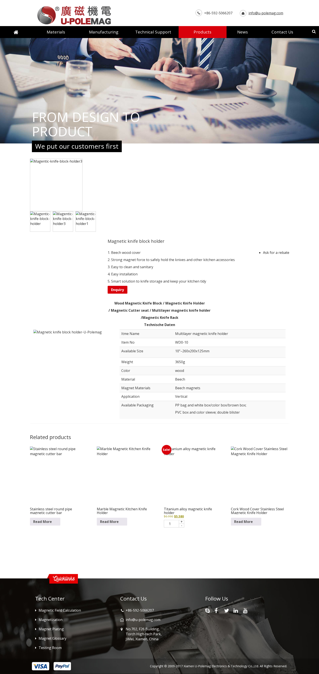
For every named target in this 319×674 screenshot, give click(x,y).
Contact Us (282, 32)
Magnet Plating (51, 629)
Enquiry (117, 289)
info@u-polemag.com (265, 13)
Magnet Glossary (52, 638)
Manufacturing (103, 32)
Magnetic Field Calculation (60, 610)
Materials (56, 32)
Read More (42, 521)
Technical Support (153, 32)
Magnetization (50, 619)
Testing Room (50, 647)
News (242, 32)
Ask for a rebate (276, 252)
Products (202, 32)
